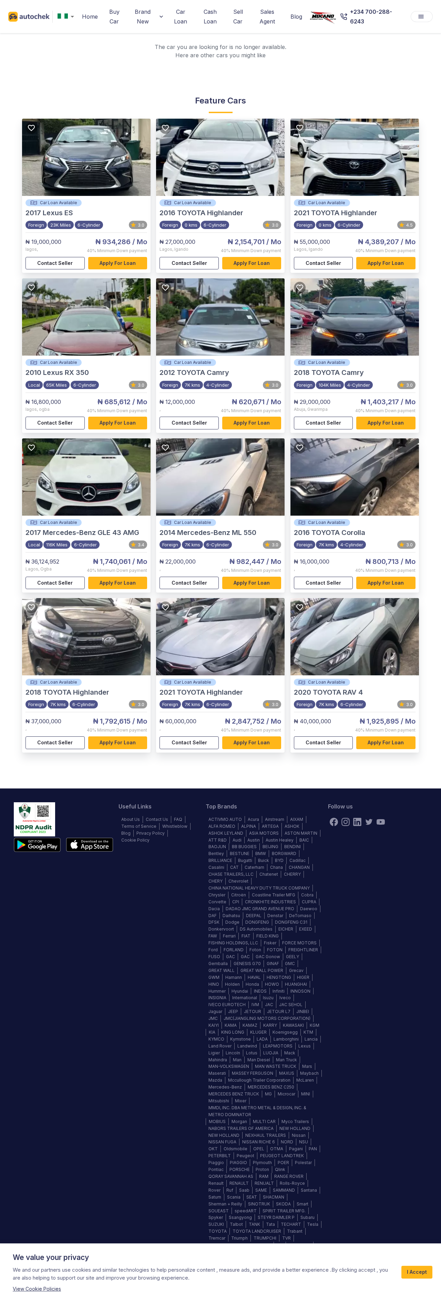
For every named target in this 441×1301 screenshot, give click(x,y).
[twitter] (369, 822)
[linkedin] (357, 822)
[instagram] (345, 822)
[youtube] (381, 822)
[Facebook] (334, 822)
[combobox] (67, 17)
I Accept (417, 1272)
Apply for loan (118, 263)
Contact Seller (55, 263)
